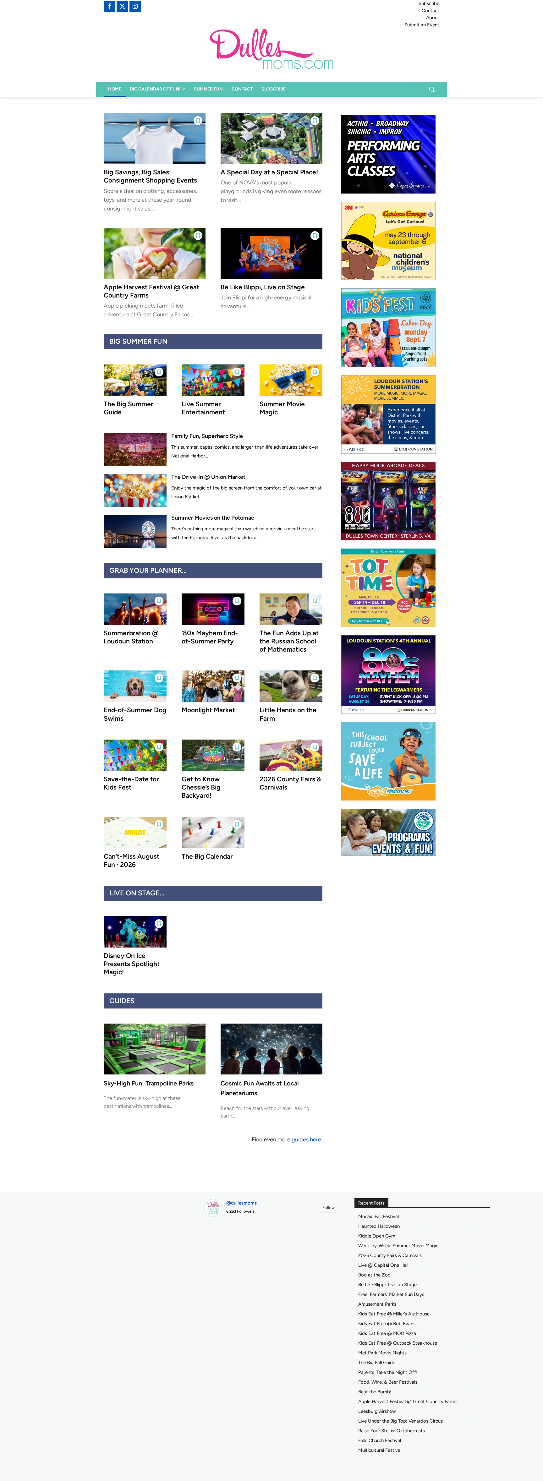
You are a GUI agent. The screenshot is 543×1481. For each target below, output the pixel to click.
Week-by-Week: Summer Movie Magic (398, 1246)
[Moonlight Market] (213, 686)
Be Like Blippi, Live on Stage (263, 287)
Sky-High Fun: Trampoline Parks (149, 1083)
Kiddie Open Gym (376, 1236)
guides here (306, 1139)
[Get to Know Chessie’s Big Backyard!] (213, 755)
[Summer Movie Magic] (291, 380)
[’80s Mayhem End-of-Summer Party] (213, 609)
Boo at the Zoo (374, 1275)
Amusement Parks (377, 1304)
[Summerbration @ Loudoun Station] (135, 609)
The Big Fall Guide (376, 1362)
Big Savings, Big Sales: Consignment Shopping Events (150, 176)
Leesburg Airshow (377, 1411)
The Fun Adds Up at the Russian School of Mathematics (289, 641)
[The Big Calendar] (213, 832)
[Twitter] (122, 6)
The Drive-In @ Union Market (208, 476)
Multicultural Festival (379, 1450)
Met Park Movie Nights (382, 1353)
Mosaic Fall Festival (378, 1216)
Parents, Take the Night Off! (387, 1372)
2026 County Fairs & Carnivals (390, 1255)
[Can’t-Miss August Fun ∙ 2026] (135, 832)
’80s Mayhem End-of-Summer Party (210, 637)
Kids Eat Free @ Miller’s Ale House (394, 1314)
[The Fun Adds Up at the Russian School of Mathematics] (291, 609)
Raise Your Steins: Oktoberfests (391, 1431)
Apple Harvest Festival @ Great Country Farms (408, 1401)
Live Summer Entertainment (203, 408)
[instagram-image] (225, 1243)
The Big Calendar (207, 856)
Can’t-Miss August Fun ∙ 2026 (131, 860)
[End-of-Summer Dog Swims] (135, 686)
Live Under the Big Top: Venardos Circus (400, 1421)
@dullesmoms (241, 1203)
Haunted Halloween (379, 1226)
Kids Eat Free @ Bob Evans (386, 1323)
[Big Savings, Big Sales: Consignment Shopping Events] (155, 138)
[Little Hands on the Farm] (291, 686)
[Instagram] (135, 6)
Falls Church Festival (379, 1440)
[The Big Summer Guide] (135, 380)
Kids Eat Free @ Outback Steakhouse (397, 1343)
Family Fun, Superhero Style (207, 436)
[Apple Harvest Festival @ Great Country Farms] (155, 253)
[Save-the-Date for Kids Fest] (135, 755)
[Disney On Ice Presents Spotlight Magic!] (135, 932)
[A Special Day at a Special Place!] (271, 138)
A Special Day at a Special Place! (269, 172)
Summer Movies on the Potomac (212, 517)
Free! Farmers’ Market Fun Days (391, 1294)
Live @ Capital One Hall (383, 1265)
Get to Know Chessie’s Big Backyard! (201, 787)
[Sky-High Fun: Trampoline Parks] (155, 1049)
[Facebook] (109, 6)
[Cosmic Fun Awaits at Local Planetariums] (271, 1049)
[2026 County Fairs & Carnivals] (291, 755)
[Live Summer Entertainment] (213, 380)
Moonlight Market (208, 710)
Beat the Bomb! (374, 1392)
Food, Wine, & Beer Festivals (387, 1382)
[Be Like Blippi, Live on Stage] (271, 253)
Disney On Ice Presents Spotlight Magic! (132, 964)
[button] (431, 89)
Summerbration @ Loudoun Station (131, 637)
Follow (328, 1207)
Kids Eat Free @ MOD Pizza (387, 1333)
